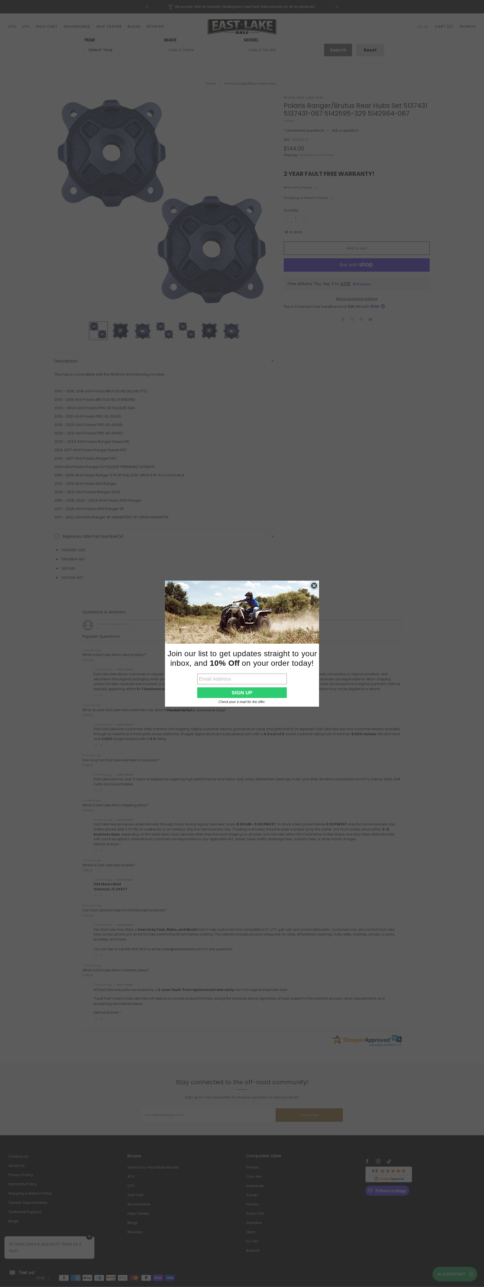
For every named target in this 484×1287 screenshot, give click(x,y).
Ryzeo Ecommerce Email (205, 710)
